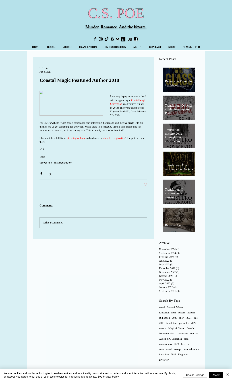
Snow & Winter (175, 307)
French (190, 328)
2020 (174, 318)
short (181, 318)
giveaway (164, 359)
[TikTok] (106, 39)
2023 (176, 344)
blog (186, 338)
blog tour (183, 354)
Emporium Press (167, 312)
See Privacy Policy (108, 376)
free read (185, 344)
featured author (63, 162)
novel (162, 307)
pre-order (184, 323)
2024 (173, 354)
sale (196, 318)
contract (194, 333)
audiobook (164, 318)
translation (171, 323)
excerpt (177, 349)
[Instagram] (100, 39)
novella (191, 312)
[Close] (227, 375)
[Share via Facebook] (41, 173)
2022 (193, 323)
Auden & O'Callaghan (170, 338)
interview (164, 354)
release (181, 312)
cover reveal (165, 349)
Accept (216, 375)
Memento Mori (167, 333)
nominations (165, 344)
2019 (161, 323)
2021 (189, 318)
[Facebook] (95, 39)
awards (162, 328)
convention (46, 162)
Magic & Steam (176, 328)
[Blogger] (112, 39)
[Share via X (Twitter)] (50, 173)
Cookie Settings (195, 375)
